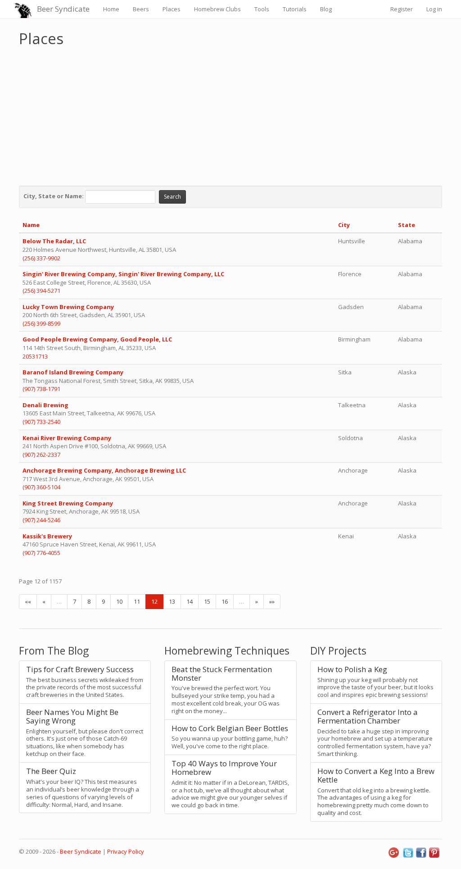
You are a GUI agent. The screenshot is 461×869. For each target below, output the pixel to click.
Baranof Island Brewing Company (73, 372)
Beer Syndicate (63, 9)
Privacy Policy (125, 851)
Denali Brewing (45, 405)
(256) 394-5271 (41, 291)
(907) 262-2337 (41, 454)
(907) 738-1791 (41, 389)
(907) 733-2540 (41, 422)
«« (28, 601)
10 (119, 601)
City (344, 225)
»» (272, 601)
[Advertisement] (230, 114)
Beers (141, 9)
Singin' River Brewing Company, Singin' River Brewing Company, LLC (123, 274)
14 (189, 601)
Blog (326, 9)
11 (137, 601)
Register (401, 9)
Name (31, 225)
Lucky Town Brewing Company (68, 307)
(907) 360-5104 (41, 487)
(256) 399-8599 (41, 323)
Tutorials (295, 9)
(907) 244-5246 (41, 520)
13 (172, 601)
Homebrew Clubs (217, 9)
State (406, 225)
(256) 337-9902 (41, 258)
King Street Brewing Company (68, 503)
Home (111, 9)
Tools (261, 9)
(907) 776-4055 (41, 553)
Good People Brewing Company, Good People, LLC (97, 339)
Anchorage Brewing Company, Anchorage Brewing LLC (104, 470)
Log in (434, 9)
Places (172, 9)
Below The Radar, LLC (54, 241)
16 (224, 601)
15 (207, 601)
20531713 (35, 356)
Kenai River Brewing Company (67, 438)
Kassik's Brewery (47, 536)
